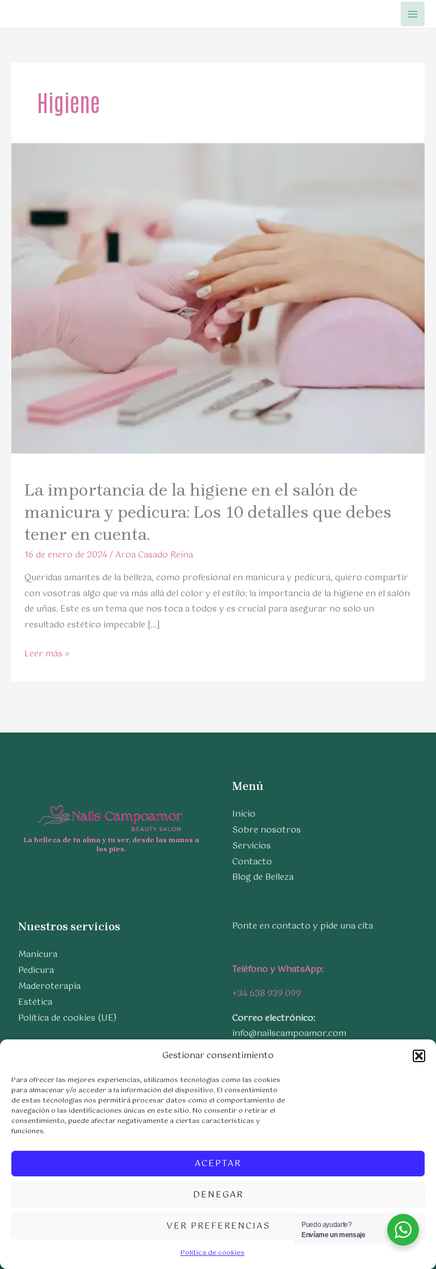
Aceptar (218, 1163)
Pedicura (36, 970)
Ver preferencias (218, 1226)
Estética (35, 1002)
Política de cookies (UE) (67, 1018)
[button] (419, 1056)
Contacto (252, 862)
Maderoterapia (49, 986)
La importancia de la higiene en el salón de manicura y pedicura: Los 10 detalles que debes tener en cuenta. (208, 512)
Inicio (243, 814)
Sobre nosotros (266, 830)
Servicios (251, 846)
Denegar (218, 1195)
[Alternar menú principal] (413, 14)
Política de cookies (213, 1253)
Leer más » (47, 654)
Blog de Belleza (263, 877)
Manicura (37, 954)
